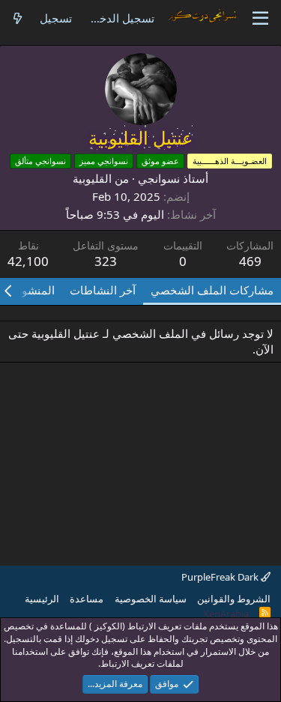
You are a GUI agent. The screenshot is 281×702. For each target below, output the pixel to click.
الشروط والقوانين (234, 598)
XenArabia (226, 613)
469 (250, 261)
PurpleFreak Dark (221, 577)
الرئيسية (42, 598)
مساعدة (86, 598)
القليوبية (92, 178)
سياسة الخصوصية (151, 598)
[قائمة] (260, 18)
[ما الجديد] (17, 18)
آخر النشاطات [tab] (103, 289)
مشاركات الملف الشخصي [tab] (212, 289)
